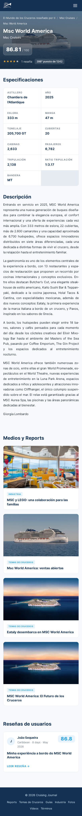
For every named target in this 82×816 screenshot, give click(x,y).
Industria (60, 802)
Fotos (71, 802)
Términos (46, 808)
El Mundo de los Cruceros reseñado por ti (29, 17)
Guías (49, 802)
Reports (12, 802)
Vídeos (34, 808)
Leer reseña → (18, 766)
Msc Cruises (67, 17)
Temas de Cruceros (31, 802)
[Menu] (75, 5)
